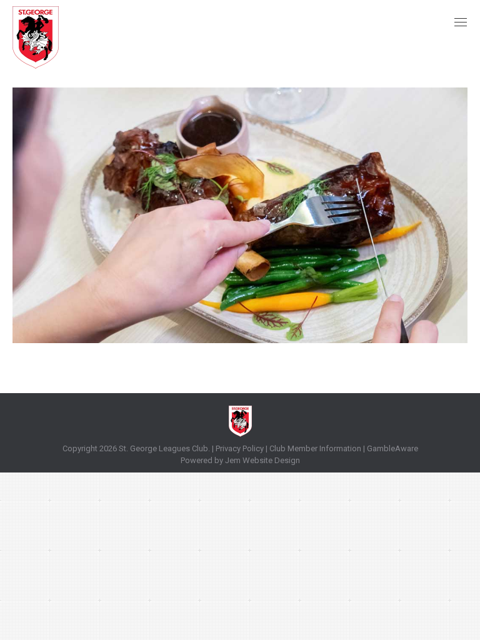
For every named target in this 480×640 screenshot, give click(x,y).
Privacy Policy (240, 448)
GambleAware (392, 448)
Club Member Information (314, 448)
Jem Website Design (262, 460)
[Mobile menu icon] (461, 22)
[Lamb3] (240, 215)
